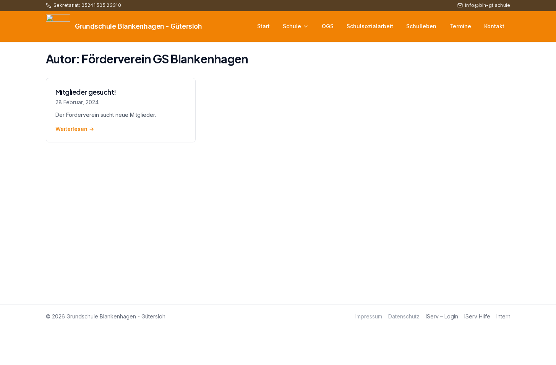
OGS (328, 26)
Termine (460, 26)
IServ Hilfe (477, 316)
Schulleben (421, 26)
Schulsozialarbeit (370, 26)
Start (263, 26)
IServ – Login (442, 316)
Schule (292, 26)
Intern (503, 316)
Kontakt (494, 26)
